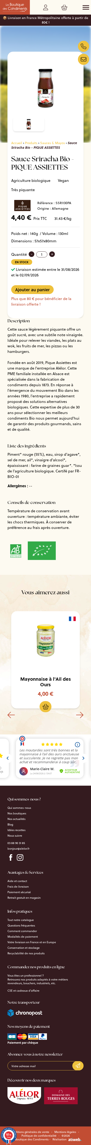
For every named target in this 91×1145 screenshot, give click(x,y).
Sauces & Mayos (52, 143)
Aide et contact (17, 881)
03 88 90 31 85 (16, 843)
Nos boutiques (16, 813)
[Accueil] (15, 7)
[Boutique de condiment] (83, 46)
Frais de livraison (18, 887)
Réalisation (59, 1139)
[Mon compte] (46, 8)
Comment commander (22, 931)
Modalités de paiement (22, 937)
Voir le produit (49, 641)
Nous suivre (14, 836)
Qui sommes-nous (19, 808)
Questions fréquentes (21, 925)
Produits (31, 143)
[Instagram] (20, 857)
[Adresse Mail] (83, 59)
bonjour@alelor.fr (18, 849)
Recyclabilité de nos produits (26, 953)
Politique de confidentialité (38, 1136)
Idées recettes (16, 830)
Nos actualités (16, 819)
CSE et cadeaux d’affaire (23, 991)
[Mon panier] (65, 8)
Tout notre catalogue (20, 920)
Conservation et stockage (23, 948)
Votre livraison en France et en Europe (31, 942)
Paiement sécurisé (19, 892)
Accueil (16, 143)
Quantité (19, 254)
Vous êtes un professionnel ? (25, 975)
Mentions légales (65, 1132)
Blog (10, 824)
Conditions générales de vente (29, 1132)
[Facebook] (10, 857)
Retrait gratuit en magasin (24, 898)
